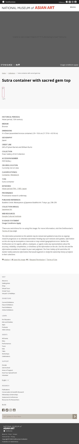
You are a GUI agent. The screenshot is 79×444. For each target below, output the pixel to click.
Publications (6, 389)
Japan (24, 188)
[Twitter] (70, 2)
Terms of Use (7, 231)
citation (7, 259)
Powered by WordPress (10, 441)
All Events (5, 338)
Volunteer (5, 375)
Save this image (19, 259)
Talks (3, 351)
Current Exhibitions (8, 302)
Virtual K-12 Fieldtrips (8, 293)
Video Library (6, 330)
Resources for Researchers (10, 400)
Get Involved (6, 368)
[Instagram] (73, 2)
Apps (3, 325)
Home (4, 73)
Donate (4, 365)
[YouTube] (75, 2)
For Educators (6, 319)
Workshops (5, 354)
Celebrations (6, 356)
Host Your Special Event (9, 373)
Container (6, 175)
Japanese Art (7, 209)
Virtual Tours (6, 288)
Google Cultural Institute (11, 216)
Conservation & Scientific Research (13, 392)
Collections (11, 73)
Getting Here (6, 283)
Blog (4, 405)
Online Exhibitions (7, 310)
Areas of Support (7, 370)
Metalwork (15, 175)
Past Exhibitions (7, 307)
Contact (15, 434)
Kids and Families (7, 322)
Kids (3, 349)
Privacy (13, 436)
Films (3, 341)
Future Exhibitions (7, 305)
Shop (3, 286)
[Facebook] (67, 2)
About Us (5, 281)
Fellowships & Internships (10, 395)
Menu (74, 7)
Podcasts (5, 327)
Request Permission (37, 259)
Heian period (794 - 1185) (11, 188)
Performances (6, 343)
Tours (4, 346)
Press (9, 434)
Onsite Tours (6, 291)
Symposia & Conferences (10, 397)
